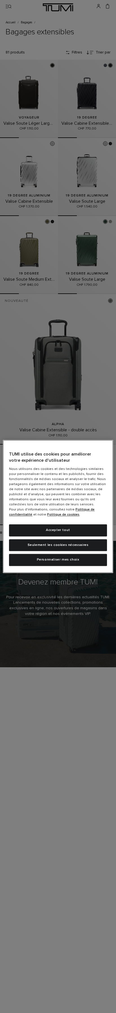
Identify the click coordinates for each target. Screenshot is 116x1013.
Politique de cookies (63, 514)
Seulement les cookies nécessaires (58, 545)
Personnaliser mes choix (58, 560)
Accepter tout (58, 530)
